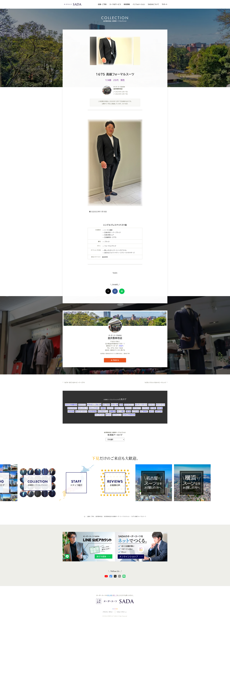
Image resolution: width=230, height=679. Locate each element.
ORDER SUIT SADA (112, 616)
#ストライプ (110, 408)
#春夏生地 (112, 411)
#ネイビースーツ (119, 408)
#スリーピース (160, 404)
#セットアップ (82, 404)
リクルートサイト (121, 611)
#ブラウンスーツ (117, 414)
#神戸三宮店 (158, 411)
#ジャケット (128, 408)
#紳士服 (159, 408)
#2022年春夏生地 (71, 404)
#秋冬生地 (71, 411)
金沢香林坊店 (115, 337)
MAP (121, 346)
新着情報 (127, 4)
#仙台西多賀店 (92, 411)
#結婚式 (103, 408)
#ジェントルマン (72, 408)
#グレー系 (114, 404)
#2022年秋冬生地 (129, 414)
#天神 (121, 404)
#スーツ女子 (106, 404)
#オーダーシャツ (99, 414)
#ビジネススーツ (103, 411)
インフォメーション (139, 4)
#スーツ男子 (121, 411)
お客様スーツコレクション (111, 399)
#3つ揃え (153, 408)
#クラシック (152, 404)
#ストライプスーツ (129, 404)
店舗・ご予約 (102, 4)
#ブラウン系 (135, 411)
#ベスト (108, 414)
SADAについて (153, 4)
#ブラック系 (145, 408)
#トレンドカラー (94, 408)
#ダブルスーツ (137, 408)
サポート (164, 4)
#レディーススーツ (141, 404)
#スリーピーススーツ (81, 411)
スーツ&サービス (115, 4)
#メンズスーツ (83, 408)
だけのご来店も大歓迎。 (115, 458)
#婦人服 (128, 411)
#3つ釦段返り (144, 411)
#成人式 (151, 411)
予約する (115, 360)
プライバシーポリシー (108, 611)
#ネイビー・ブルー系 (94, 404)
